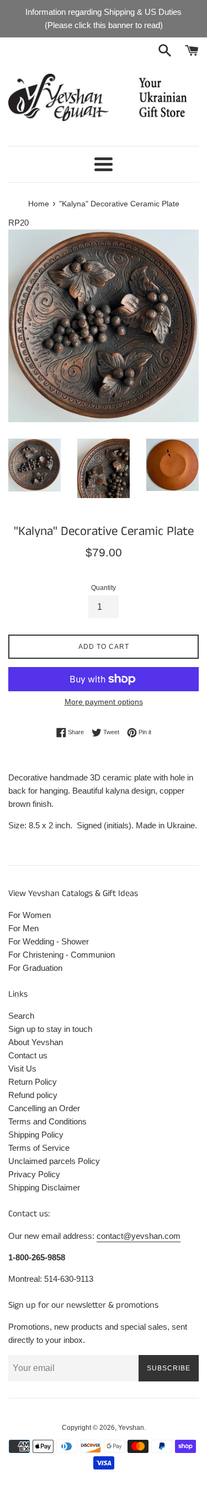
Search (21, 1015)
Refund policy (32, 1095)
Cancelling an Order (44, 1108)
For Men (23, 928)
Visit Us (22, 1068)
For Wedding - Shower (48, 941)
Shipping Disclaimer (44, 1187)
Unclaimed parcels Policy (54, 1161)
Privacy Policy (34, 1174)
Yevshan (131, 1428)
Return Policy (32, 1081)
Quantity (103, 588)
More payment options (104, 701)
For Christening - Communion (61, 954)
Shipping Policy (35, 1134)
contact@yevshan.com (139, 1236)
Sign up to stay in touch (50, 1029)
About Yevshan (35, 1042)
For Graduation (35, 968)
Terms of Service (39, 1147)
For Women (29, 915)
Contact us (27, 1055)
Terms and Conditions (47, 1121)
